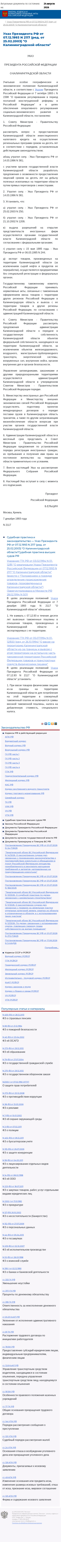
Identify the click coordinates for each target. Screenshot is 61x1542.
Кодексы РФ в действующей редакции (26, 733)
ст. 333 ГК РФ (9, 1279)
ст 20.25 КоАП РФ (11, 1317)
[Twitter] (49, 723)
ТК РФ (8, 802)
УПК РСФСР (11, 1000)
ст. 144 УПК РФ (10, 1421)
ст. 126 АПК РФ (10, 1462)
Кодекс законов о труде (18, 986)
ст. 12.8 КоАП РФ (10, 1365)
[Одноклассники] (52, 723)
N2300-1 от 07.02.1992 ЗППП (16, 1082)
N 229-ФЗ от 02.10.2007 (14, 1246)
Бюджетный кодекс (15, 741)
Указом (39, 89)
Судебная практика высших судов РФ (25, 820)
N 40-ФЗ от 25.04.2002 (13, 1037)
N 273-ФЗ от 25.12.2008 (13, 1093)
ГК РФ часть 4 (12, 767)
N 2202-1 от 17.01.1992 (12, 1201)
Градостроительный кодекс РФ (21, 776)
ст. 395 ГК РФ (9, 1302)
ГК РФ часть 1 (12, 754)
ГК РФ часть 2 (12, 758)
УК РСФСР (10, 995)
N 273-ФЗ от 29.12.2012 (13, 1048)
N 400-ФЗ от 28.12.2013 (13, 1015)
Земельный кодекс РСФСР (19, 973)
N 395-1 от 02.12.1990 (12, 1268)
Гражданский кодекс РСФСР (20, 965)
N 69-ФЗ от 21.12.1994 (12, 1026)
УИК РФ (9, 806)
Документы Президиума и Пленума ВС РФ (28, 841)
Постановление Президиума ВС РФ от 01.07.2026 (31, 876)
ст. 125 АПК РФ (10, 1496)
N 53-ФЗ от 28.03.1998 (13, 1257)
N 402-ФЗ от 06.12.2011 (13, 1138)
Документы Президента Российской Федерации (31, 827)
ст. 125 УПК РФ (9, 1436)
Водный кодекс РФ (15, 745)
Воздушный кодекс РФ (17, 750)
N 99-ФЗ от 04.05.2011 (13, 1160)
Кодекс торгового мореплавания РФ (24, 793)
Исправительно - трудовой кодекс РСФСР (27, 978)
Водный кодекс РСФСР (17, 956)
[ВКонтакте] (46, 723)
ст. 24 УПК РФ (9, 1447)
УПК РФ (9, 815)
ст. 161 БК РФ (9, 1391)
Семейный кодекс (14, 797)
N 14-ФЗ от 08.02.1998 (13, 1175)
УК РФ (8, 810)
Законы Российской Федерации (22, 824)
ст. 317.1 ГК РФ (9, 1291)
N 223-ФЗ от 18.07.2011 (13, 1186)
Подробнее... (51, 947)
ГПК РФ (9, 771)
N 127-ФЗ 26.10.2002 (12, 1212)
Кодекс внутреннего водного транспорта (27, 789)
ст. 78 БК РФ (9, 1347)
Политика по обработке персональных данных (27, 1523)
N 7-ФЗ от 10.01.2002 (12, 1115)
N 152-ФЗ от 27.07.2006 (13, 1224)
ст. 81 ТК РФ (8, 1332)
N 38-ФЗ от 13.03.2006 (13, 1104)
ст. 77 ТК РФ (8, 1406)
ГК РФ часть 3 (12, 763)
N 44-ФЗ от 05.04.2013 (13, 1235)
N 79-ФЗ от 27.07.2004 (13, 1059)
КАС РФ (9, 784)
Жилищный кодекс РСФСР (19, 969)
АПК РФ (9, 736)
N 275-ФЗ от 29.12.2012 (13, 1071)
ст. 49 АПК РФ (9, 1477)
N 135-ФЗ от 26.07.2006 (13, 1149)
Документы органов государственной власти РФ (31, 838)
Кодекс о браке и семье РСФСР (22, 991)
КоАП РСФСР (12, 982)
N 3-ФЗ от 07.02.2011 (12, 1127)
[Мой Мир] (55, 723)
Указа (54, 598)
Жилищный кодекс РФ (17, 780)
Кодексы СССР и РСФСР (18, 952)
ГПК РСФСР (11, 960)
